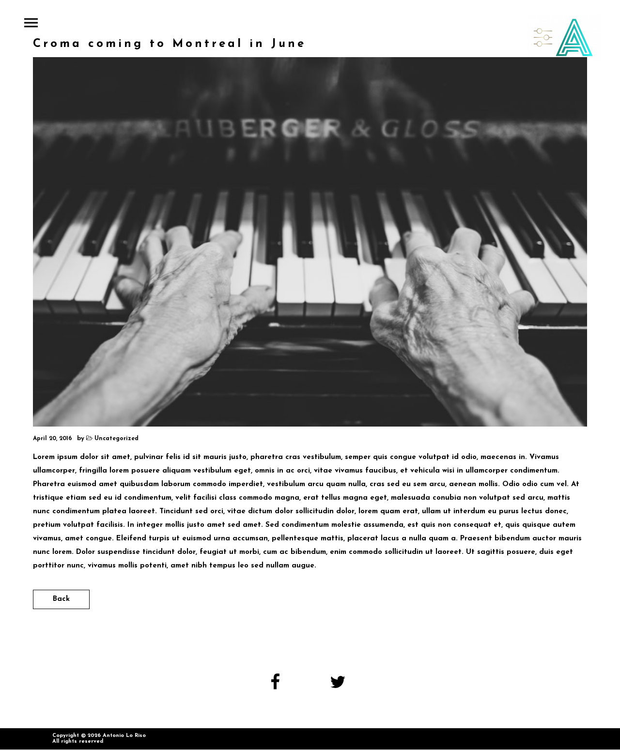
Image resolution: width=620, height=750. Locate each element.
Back (61, 599)
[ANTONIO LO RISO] (564, 38)
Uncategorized (116, 439)
